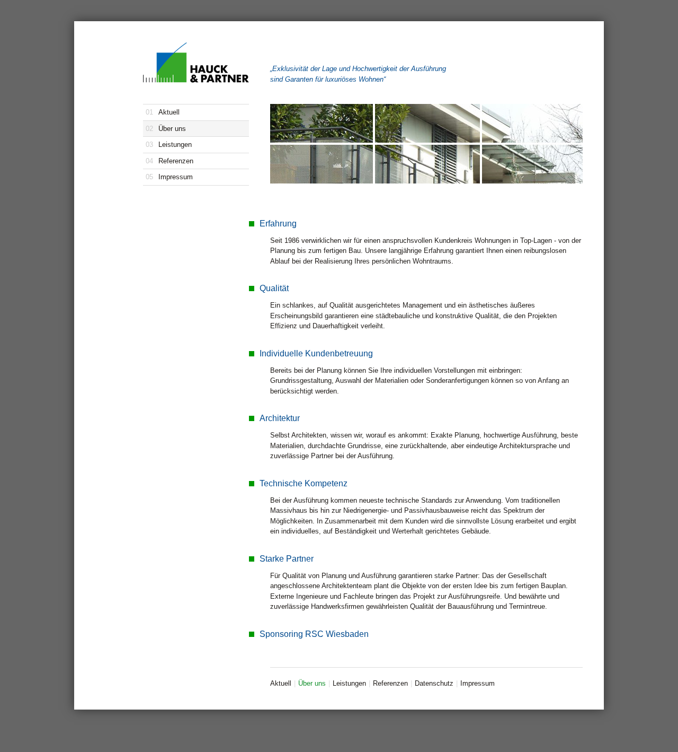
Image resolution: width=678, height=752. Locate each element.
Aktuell (163, 112)
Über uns (166, 129)
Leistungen (169, 144)
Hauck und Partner (196, 62)
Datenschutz (434, 683)
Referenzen (169, 161)
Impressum (169, 177)
